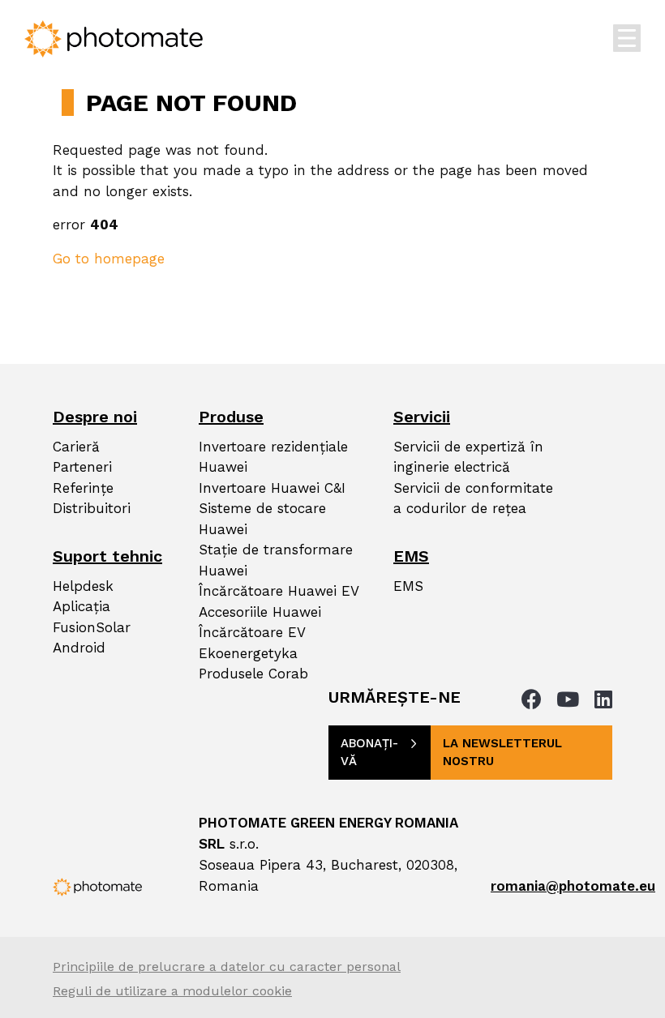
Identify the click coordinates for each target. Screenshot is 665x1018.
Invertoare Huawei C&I (272, 488)
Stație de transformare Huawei (276, 560)
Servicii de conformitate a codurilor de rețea (473, 498)
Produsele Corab (253, 673)
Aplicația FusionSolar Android (92, 627)
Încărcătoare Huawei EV (279, 591)
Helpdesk (83, 586)
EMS (408, 586)
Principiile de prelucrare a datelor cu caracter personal (227, 966)
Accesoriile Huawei (260, 612)
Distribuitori (92, 508)
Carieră (76, 446)
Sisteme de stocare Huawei (262, 518)
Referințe (83, 488)
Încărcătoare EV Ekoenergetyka (252, 642)
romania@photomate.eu (573, 886)
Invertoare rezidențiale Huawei (273, 457)
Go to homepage (109, 258)
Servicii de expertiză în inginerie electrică (468, 457)
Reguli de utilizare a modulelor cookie (172, 991)
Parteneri (82, 467)
